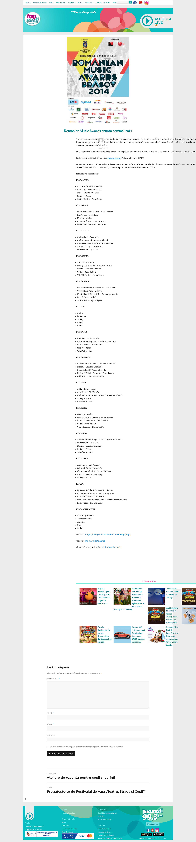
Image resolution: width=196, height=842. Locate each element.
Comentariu (53, 679)
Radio (27, 2)
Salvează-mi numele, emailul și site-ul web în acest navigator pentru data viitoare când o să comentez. (86, 747)
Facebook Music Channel (109, 547)
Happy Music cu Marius (33, 829)
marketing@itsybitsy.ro (106, 835)
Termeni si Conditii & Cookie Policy (110, 838)
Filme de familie (67, 832)
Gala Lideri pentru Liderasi (107, 813)
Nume (50, 713)
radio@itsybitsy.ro (104, 829)
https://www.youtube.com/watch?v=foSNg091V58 (107, 534)
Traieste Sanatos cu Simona (34, 826)
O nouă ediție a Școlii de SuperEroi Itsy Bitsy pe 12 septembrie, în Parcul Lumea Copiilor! (172, 636)
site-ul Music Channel (95, 541)
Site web (51, 735)
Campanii (71, 2)
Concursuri (88, 2)
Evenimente (101, 151)
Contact (114, 2)
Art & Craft (65, 826)
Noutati (80, 2)
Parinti (51, 2)
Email (50, 724)
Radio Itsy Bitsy (102, 145)
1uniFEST (101, 816)
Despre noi (106, 2)
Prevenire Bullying (104, 819)
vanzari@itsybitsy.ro (105, 832)
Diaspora (98, 2)
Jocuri (64, 822)
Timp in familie (60, 2)
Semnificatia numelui (69, 829)
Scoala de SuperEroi (39, 2)
